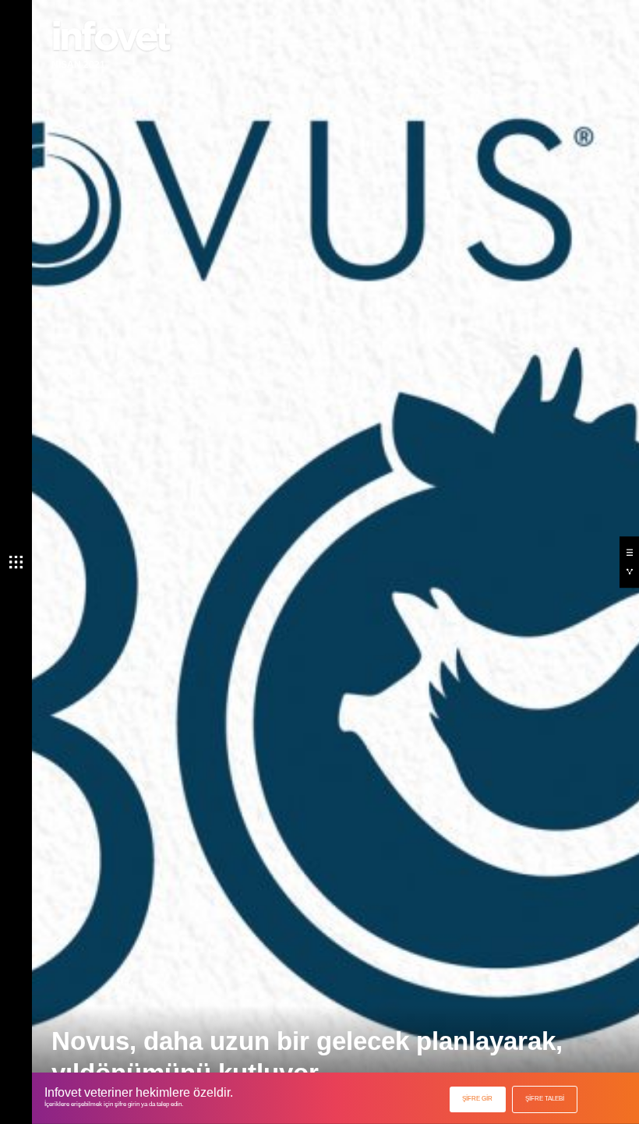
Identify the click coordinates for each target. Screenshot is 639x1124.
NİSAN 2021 (78, 64)
